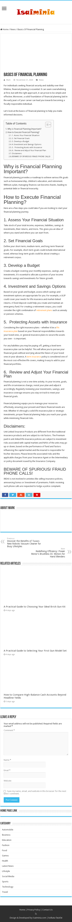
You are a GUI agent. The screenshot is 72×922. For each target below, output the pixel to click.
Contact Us (47, 909)
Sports (5, 881)
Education (6, 840)
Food (4, 850)
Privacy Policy (33, 909)
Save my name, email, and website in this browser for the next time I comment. (35, 792)
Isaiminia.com (39, 917)
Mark (8, 80)
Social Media (8, 876)
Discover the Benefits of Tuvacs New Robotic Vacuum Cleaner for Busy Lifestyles (24, 542)
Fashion (5, 845)
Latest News (8, 866)
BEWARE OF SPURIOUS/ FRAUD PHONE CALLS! (31, 156)
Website (7, 780)
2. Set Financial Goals (21, 138)
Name (7, 760)
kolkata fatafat (55, 917)
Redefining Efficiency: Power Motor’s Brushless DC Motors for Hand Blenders (48, 553)
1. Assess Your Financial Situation (26, 135)
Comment (9, 730)
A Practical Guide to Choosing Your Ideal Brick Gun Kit (34, 606)
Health (5, 861)
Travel (5, 892)
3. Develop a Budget (20, 141)
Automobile (7, 829)
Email (7, 770)
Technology (7, 886)
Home (5, 29)
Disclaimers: (17, 153)
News (13, 29)
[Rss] (36, 914)
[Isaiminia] (36, 12)
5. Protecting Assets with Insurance (27, 147)
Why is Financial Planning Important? (24, 129)
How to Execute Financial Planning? (23, 132)
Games (5, 855)
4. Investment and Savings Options (26, 144)
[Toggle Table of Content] (46, 124)
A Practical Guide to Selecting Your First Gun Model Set (35, 650)
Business (6, 835)
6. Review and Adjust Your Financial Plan (29, 150)
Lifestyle (6, 871)
